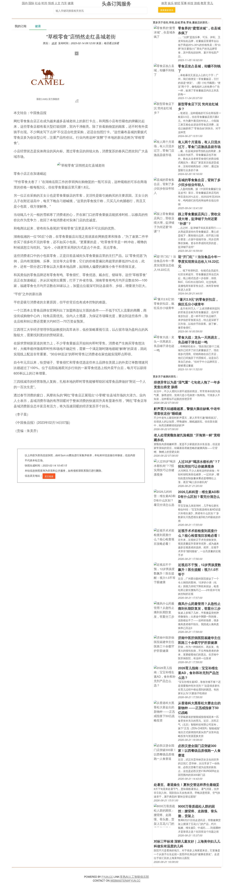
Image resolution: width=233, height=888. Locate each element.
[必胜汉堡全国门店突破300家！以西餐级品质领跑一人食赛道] (165, 752)
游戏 (197, 3)
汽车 (64, 3)
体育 (164, 3)
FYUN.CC (107, 877)
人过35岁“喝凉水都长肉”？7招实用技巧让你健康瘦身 (199, 464)
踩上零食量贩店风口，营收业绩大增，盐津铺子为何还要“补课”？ (199, 219)
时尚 (44, 3)
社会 (38, 3)
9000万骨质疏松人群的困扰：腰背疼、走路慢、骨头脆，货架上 (197, 811)
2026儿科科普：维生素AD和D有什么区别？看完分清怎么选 (199, 496)
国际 (31, 3)
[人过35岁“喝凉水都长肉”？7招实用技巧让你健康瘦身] (165, 467)
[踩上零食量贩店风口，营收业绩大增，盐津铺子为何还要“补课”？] (165, 222)
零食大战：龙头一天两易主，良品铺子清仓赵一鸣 (199, 339)
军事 (184, 3)
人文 (57, 3)
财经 (177, 3)
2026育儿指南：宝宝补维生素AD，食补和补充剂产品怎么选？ (198, 673)
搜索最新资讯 (166, 9)
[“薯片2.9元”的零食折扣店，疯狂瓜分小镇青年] (165, 303)
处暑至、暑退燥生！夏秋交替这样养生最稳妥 (186, 784)
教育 (203, 3)
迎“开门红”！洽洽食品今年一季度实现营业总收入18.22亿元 (199, 261)
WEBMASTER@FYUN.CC (125, 880)
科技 (190, 3)
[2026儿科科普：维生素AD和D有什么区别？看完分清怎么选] (165, 498)
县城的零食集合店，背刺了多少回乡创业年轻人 (199, 182)
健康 (71, 3)
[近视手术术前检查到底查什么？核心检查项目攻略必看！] (165, 536)
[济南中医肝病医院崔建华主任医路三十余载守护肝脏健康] (165, 644)
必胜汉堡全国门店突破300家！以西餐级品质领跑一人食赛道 (199, 750)
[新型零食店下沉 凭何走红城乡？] (165, 108)
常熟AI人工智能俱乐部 (134, 877)
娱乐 (171, 3)
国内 (25, 3)
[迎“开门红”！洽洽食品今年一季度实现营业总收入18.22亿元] (165, 262)
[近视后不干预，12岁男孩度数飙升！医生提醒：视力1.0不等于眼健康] (165, 573)
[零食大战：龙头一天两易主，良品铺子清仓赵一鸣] (165, 343)
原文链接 (49, 476)
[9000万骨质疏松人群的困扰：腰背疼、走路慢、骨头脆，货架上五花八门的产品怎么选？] (165, 815)
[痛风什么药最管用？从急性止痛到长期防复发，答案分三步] (165, 609)
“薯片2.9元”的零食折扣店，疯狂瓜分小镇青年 (198, 301)
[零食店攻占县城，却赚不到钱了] (165, 70)
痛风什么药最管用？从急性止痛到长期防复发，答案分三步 (199, 606)
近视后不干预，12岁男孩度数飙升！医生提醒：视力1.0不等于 (199, 569)
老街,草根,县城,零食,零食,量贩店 (181, 22)
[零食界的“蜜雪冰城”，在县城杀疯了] (165, 32)
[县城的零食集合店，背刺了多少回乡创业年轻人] (165, 186)
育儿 (210, 3)
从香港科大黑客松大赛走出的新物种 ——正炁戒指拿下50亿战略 (199, 708)
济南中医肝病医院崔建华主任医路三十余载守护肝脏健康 (199, 640)
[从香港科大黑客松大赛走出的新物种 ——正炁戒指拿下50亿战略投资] (165, 711)
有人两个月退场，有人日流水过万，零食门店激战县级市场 (199, 144)
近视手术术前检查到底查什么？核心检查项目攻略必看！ (199, 533)
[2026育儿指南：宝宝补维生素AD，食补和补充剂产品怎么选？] (165, 676)
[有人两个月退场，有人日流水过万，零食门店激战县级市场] (165, 148)
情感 (51, 3)
